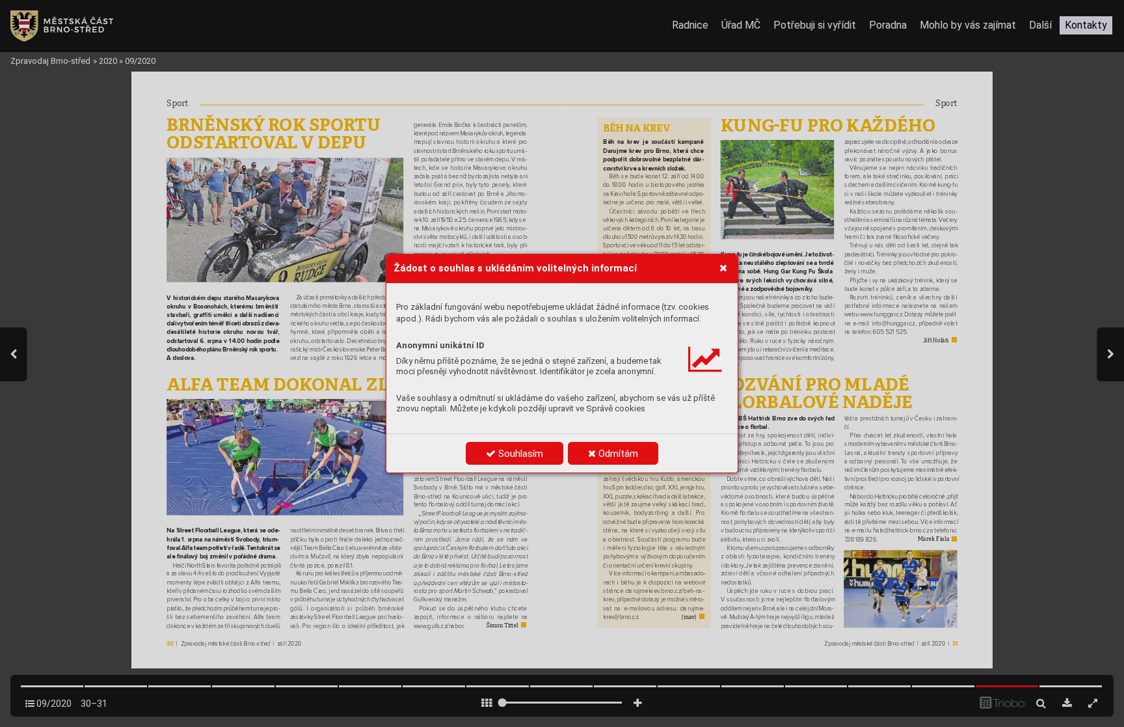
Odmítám (617, 454)
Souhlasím (519, 454)
